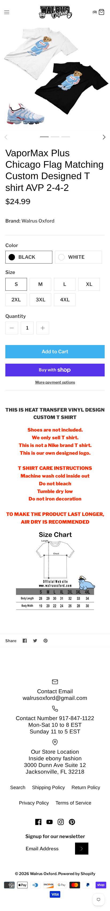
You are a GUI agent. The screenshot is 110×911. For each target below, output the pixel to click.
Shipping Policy (48, 787)
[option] (55, 76)
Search (17, 787)
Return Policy (86, 787)
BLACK (26, 257)
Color (11, 245)
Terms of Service (73, 803)
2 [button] (55, 136)
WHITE (76, 257)
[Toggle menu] (6, 12)
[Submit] (81, 849)
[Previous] (6, 137)
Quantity (15, 316)
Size (10, 272)
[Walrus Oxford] (55, 12)
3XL (40, 299)
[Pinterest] (72, 822)
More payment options (55, 382)
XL (89, 284)
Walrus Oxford (37, 221)
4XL (65, 299)
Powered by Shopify (76, 873)
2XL (16, 299)
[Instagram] (61, 822)
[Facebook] (38, 822)
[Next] (104, 137)
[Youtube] (49, 822)
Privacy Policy (34, 803)
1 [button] (44, 136)
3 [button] (65, 136)
